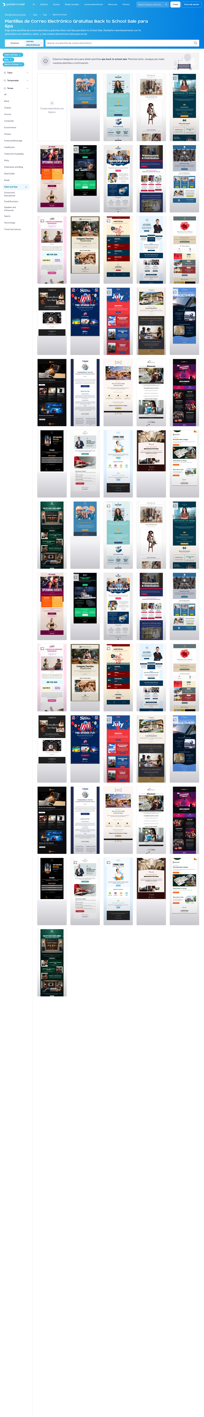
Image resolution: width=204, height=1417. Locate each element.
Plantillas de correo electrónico (16, 14)
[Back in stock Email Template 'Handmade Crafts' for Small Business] (52, 321)
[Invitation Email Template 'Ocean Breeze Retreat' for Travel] (151, 392)
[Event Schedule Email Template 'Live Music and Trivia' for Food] (118, 250)
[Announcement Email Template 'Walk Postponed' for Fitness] (85, 107)
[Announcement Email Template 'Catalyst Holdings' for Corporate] (184, 107)
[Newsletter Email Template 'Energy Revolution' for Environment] (184, 321)
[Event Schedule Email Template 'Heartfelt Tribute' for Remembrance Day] (184, 250)
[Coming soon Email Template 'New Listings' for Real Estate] (151, 321)
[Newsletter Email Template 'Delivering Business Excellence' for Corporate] (151, 250)
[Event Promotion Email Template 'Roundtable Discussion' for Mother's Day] (52, 250)
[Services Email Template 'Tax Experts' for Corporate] (85, 464)
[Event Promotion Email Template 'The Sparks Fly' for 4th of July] (85, 321)
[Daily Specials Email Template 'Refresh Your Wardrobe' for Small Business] (151, 107)
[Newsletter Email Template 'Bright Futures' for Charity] (118, 178)
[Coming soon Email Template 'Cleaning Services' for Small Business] (118, 464)
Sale (35, 14)
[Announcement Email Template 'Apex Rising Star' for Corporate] (85, 392)
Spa (45, 14)
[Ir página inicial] (12, 4)
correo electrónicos (33, 43)
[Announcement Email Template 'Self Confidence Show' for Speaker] (52, 464)
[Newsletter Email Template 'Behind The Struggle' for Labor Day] (184, 178)
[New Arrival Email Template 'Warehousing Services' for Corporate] (151, 178)
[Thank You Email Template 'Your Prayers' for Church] (151, 464)
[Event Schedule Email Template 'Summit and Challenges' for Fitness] (52, 178)
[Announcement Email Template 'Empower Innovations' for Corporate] (118, 107)
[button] (27, 73)
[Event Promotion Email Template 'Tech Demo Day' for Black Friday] (85, 178)
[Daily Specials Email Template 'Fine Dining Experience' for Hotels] (118, 392)
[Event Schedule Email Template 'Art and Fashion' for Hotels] (52, 535)
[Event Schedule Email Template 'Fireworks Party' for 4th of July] (118, 321)
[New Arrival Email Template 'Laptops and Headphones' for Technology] (52, 392)
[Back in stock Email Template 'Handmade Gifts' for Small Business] (85, 250)
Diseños (15, 43)
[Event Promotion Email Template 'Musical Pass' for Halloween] (184, 392)
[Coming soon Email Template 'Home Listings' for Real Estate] (184, 464)
